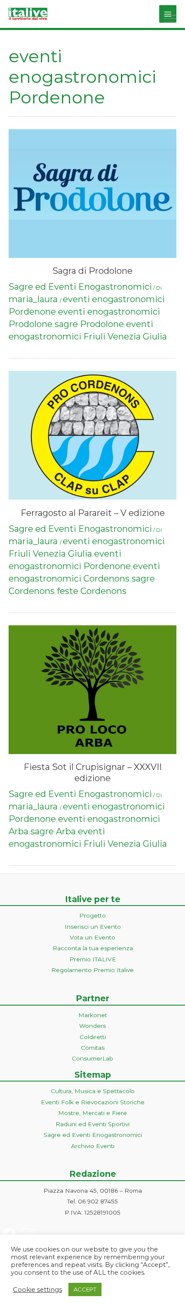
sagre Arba (53, 831)
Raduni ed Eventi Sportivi (93, 1124)
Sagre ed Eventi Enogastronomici (80, 287)
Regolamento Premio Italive (92, 970)
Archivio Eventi (92, 1145)
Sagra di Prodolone (92, 271)
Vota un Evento (92, 937)
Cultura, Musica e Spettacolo (93, 1091)
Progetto (92, 915)
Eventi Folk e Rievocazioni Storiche (93, 1102)
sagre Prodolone (89, 324)
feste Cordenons (91, 591)
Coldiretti (93, 1036)
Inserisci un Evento (93, 926)
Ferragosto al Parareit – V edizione (93, 513)
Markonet (92, 1015)
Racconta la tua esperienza (92, 948)
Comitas (93, 1047)
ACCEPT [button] (85, 1289)
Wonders (92, 1025)
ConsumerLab (92, 1058)
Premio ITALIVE (92, 959)
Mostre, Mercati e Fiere (92, 1112)
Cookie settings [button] (37, 1290)
